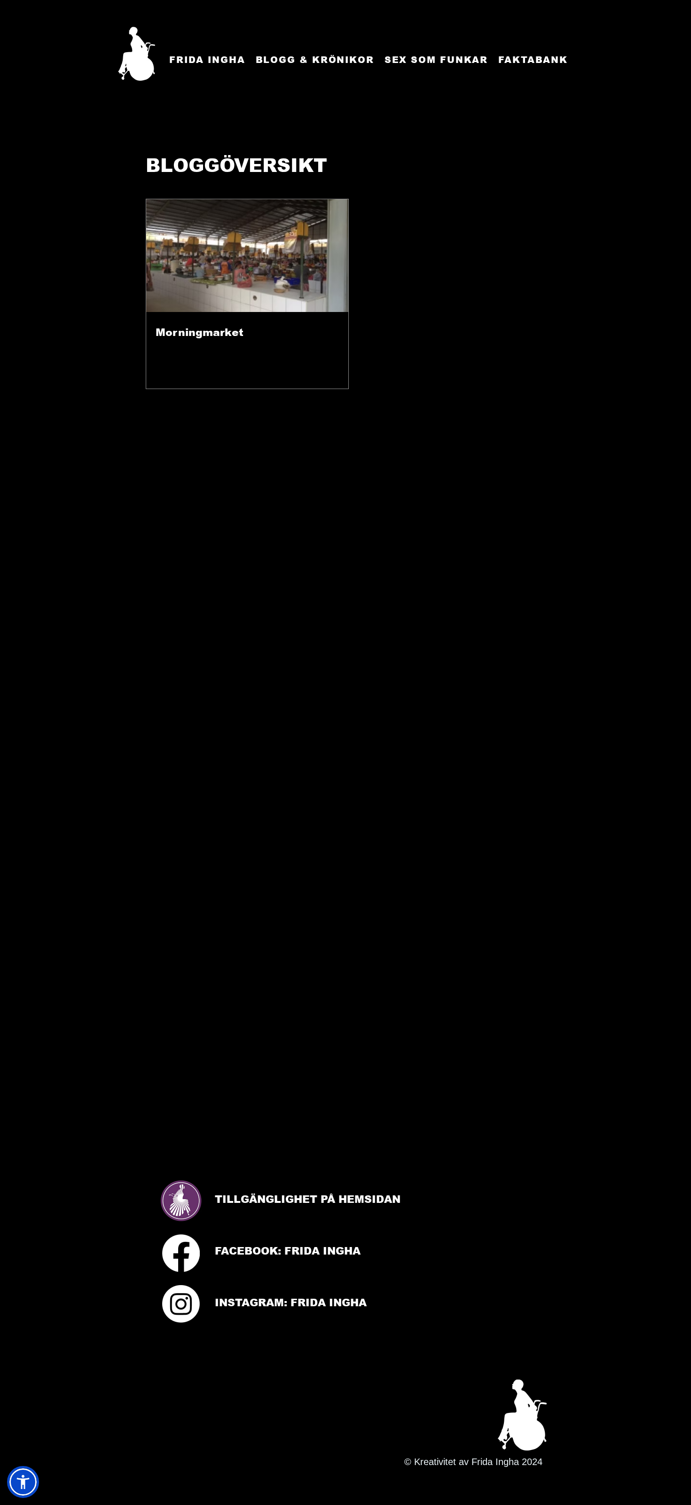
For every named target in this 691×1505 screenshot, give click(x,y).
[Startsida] (136, 53)
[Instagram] (181, 1304)
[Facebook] (181, 1253)
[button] (23, 1482)
